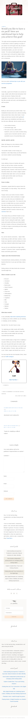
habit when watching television (18, 316)
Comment (6, 455)
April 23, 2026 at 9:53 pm (10, 411)
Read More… (10, 538)
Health (4, 26)
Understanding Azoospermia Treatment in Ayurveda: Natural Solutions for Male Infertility (14, 553)
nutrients (3, 211)
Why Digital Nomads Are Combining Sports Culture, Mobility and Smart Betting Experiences (14, 578)
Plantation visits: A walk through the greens (14, 696)
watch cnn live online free (11, 425)
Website (6, 491)
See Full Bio (13, 380)
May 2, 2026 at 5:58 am (9, 427)
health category (9, 356)
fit (23, 117)
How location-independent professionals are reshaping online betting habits (14, 560)
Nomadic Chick (14, 9)
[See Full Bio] (18, 379)
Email (5, 483)
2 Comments (6, 385)
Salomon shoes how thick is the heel (13, 407)
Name (5, 476)
